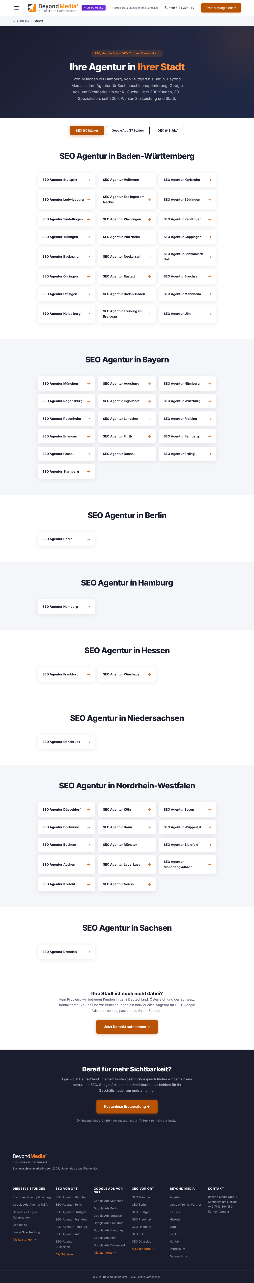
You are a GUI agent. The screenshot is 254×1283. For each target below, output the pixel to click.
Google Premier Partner (185, 1204)
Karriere (175, 1212)
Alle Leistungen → (25, 1239)
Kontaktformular (219, 1211)
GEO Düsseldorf (142, 1241)
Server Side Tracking (26, 1232)
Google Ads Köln (105, 1237)
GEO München (142, 1197)
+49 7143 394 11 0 (181, 7)
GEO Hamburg (141, 1226)
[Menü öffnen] (16, 8)
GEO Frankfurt (141, 1219)
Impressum (177, 1248)
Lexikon (175, 1234)
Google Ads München (108, 1200)
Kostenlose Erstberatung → (127, 1106)
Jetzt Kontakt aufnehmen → (127, 1027)
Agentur (175, 1197)
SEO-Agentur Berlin (69, 1204)
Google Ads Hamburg (108, 1230)
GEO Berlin (139, 1204)
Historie (175, 1219)
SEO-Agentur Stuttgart (71, 1212)
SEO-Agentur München (71, 1197)
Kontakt (175, 1241)
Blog (173, 1226)
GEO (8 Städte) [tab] (168, 130)
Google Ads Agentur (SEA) (31, 1204)
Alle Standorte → (105, 1252)
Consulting (20, 1224)
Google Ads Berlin (106, 1208)
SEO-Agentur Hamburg (71, 1226)
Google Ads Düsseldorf (109, 1245)
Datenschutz (178, 1256)
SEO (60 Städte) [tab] (87, 130)
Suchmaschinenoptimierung (32, 1197)
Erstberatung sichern (221, 8)
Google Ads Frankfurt (108, 1223)
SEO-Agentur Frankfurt (71, 1219)
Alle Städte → (64, 1254)
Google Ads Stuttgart (108, 1215)
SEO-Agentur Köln (68, 1234)
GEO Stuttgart (141, 1212)
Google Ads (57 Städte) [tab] (128, 130)
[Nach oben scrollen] (243, 1276)
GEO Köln (138, 1234)
